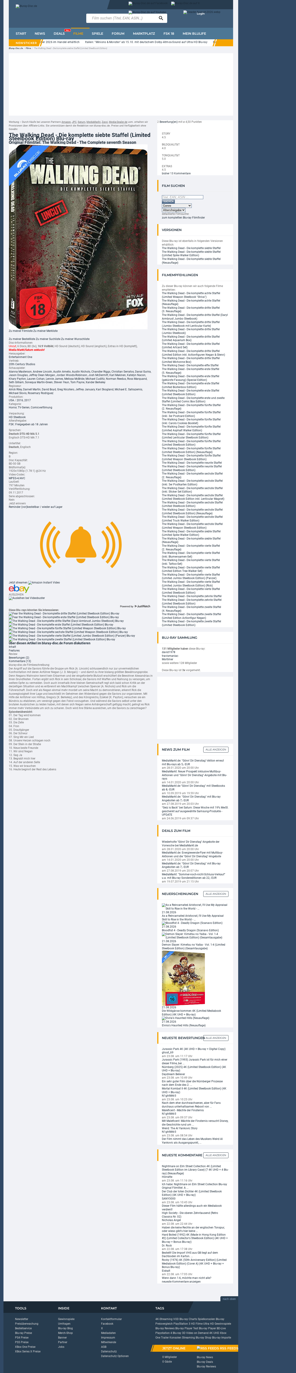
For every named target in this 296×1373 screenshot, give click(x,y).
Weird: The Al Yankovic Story (179, 1128)
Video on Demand (197, 1333)
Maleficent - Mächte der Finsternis (183, 1110)
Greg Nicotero (65, 389)
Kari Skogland (105, 389)
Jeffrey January (85, 389)
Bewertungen (19, 657)
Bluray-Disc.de (16, 48)
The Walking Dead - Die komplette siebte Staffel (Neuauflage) (191, 260)
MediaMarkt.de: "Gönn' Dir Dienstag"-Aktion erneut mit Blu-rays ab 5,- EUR (193, 762)
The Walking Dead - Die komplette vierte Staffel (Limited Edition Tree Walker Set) (191, 569)
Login (201, 13)
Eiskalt (166, 1270)
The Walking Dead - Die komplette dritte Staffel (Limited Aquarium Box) (191, 338)
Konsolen (175, 1337)
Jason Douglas (18, 375)
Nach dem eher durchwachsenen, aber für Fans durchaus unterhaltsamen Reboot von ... (191, 1104)
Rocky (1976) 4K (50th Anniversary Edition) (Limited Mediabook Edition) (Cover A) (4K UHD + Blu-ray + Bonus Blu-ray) (194, 1263)
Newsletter (21, 1319)
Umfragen (64, 1323)
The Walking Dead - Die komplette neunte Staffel (192, 462)
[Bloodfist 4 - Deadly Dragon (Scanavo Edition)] (192, 923)
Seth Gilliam (16, 382)
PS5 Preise (21, 1342)
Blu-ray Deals (205, 1362)
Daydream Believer (173, 1074)
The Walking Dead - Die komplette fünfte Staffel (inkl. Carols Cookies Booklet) (191, 421)
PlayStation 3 (181, 1323)
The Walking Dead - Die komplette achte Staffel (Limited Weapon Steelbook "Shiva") (191, 295)
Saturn (81, 121)
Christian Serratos (122, 371)
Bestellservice (23, 1328)
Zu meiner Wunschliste (75, 339)
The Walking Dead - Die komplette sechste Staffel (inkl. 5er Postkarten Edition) (192, 482)
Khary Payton (17, 378)
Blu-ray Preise (23, 1333)
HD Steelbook (17, 417)
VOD (176, 1319)
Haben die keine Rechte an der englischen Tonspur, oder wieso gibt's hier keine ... (193, 1229)
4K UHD (214, 1333)
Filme (28, 48)
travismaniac (170, 655)
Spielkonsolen (206, 1319)
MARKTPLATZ (144, 33)
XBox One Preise (25, 1346)
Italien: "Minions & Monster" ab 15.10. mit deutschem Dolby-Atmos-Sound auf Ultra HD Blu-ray (130, 42)
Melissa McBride (74, 378)
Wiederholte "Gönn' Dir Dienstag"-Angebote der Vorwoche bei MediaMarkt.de (190, 843)
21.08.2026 (169, 912)
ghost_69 (167, 1052)
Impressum (108, 1337)
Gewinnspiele (66, 1319)
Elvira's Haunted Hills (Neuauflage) (184, 1025)
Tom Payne (77, 382)
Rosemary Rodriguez (40, 393)
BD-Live (221, 1328)
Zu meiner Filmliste (21, 331)
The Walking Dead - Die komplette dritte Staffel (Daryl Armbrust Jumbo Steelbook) (195, 316)
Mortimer (167, 659)
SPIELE (97, 33)
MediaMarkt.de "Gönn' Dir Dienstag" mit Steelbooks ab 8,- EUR (193, 787)
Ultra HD (208, 1323)
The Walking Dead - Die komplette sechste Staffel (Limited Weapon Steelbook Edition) (192, 525)
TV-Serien (24, 407)
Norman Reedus (116, 378)
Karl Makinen (117, 375)
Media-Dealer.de (118, 121)
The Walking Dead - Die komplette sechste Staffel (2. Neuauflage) (192, 475)
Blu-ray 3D (179, 1333)
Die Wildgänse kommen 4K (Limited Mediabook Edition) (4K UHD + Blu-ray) (191, 1012)
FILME (78, 33)
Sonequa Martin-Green (39, 382)
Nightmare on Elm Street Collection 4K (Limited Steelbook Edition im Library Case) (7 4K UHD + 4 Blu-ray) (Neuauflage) (195, 1170)
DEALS (61, 32)
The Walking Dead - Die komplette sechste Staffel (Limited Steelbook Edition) (192, 504)
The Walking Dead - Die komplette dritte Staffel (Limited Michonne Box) (191, 360)
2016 (20, 400)
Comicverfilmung (41, 407)
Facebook (107, 1323)
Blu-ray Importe (221, 1337)
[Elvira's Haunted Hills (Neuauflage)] (185, 1018)
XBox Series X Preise (27, 1351)
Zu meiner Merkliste (45, 331)
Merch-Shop (65, 1333)
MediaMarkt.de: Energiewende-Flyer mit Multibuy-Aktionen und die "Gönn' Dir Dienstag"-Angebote (192, 854)
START (21, 33)
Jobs (61, 1346)
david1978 (168, 652)
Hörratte (167, 1177)
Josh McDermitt (98, 375)
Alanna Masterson (20, 371)
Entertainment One (20, 357)
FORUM (118, 33)
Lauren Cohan (36, 378)
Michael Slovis (18, 393)
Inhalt (12, 646)
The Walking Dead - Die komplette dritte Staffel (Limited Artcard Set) (191, 345)
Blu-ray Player (207, 1328)
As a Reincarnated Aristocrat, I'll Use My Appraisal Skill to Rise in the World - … (193, 917)
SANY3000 (169, 1198)
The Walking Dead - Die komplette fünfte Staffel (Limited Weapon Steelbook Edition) (191, 457)
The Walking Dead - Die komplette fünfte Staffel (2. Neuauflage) (191, 407)
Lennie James (54, 378)
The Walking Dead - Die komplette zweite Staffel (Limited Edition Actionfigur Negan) (191, 616)
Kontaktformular (111, 1319)
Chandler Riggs (100, 371)
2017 (27, 400)
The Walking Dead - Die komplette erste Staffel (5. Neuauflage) (190, 370)
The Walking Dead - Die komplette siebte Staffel (191, 248)
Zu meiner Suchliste (48, 339)
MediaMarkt (93, 121)
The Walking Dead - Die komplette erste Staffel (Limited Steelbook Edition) (190, 392)
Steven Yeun (61, 382)
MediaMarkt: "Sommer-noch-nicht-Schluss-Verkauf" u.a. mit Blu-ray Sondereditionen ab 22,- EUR (193, 876)
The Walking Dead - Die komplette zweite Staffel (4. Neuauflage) (191, 608)
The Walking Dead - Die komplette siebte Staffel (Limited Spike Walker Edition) (191, 253)
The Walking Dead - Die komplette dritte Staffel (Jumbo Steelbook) (191, 331)
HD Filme (197, 1323)
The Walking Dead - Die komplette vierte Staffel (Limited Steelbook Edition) (191, 590)
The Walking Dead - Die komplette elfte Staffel (190, 365)
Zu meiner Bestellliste (22, 339)
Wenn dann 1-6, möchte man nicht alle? (186, 1278)
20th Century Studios (22, 364)
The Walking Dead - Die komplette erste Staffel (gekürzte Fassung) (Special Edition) (190, 378)
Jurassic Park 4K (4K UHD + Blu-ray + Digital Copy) (193, 1049)
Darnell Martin (32, 389)
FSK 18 (168, 33)
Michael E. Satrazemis (128, 389)
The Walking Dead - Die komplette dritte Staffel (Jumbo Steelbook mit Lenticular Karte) (191, 324)
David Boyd (49, 389)
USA (11, 400)
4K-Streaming (164, 1319)
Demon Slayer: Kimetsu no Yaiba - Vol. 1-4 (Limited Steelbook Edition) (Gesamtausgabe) (193, 946)
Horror (13, 407)
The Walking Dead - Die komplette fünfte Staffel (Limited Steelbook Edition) (191, 443)
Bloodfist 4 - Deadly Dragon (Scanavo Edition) (190, 930)
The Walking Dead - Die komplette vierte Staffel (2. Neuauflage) (191, 547)
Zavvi (105, 121)
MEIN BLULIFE (194, 33)
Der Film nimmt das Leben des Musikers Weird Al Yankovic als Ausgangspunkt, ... (192, 1140)
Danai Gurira (143, 371)
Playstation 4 (163, 1333)
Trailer (165, 1337)
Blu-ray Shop (203, 1337)
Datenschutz (109, 1351)
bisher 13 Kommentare (176, 173)
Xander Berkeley (95, 382)
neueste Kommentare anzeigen (181, 1281)
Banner (62, 1337)
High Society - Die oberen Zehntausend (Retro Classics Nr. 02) (190, 1214)
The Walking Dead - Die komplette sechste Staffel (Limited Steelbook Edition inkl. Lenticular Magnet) (193, 497)
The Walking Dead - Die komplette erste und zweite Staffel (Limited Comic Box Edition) (193, 399)
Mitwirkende (108, 1342)
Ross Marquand (137, 378)
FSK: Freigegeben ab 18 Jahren (28, 424)
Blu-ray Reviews (165, 1328)
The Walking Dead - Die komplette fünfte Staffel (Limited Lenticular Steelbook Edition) (191, 435)
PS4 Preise (21, 1337)
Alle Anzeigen (216, 749)
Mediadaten (108, 1333)
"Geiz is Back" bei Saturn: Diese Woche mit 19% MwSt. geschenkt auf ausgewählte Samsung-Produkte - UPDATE (195, 811)
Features (14, 650)
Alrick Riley (15, 389)
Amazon (66, 121)
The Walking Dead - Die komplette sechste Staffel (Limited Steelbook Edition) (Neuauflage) (192, 511)
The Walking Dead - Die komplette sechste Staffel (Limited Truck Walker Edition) (192, 518)
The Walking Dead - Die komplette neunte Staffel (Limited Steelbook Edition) (192, 468)
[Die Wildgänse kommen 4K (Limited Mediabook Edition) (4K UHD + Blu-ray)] (183, 977)
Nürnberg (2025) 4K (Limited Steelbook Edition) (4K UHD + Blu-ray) (194, 1068)
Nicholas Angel (171, 1220)
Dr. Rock (167, 1245)
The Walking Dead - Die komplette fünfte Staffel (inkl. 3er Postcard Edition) (191, 414)
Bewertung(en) (169, 121)
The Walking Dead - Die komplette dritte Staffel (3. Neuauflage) (191, 309)
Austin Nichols (81, 371)
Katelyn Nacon (136, 375)
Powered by (127, 606)
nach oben (229, 1299)
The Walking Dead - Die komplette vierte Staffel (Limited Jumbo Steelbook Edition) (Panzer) (191, 576)
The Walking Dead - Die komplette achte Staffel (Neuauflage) (191, 302)
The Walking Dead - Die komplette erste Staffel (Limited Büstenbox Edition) (190, 385)
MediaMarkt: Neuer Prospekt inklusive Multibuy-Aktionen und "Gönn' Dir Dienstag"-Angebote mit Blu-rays (194, 775)
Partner (62, 1342)
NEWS (40, 33)
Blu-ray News (205, 1357)
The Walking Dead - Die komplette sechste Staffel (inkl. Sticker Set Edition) (192, 490)
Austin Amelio (62, 371)
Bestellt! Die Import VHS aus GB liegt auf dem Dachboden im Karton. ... (190, 1254)
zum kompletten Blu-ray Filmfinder (183, 217)
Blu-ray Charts (188, 1319)
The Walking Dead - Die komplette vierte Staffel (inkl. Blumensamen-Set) (191, 554)
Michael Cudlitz (95, 378)
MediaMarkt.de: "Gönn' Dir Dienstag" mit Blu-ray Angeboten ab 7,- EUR (191, 798)
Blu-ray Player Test (186, 1328)
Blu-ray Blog (65, 1328)
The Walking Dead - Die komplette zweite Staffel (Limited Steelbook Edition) (191, 623)
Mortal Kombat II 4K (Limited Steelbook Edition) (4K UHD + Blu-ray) (194, 1090)
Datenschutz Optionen (115, 1356)
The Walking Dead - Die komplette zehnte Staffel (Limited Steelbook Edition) (192, 601)
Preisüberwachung (26, 1323)
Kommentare (20, 661)
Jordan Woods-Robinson (71, 375)
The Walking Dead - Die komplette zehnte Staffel (192, 596)
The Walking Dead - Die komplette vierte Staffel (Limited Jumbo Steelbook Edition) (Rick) (191, 583)
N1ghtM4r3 (169, 1095)
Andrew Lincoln (42, 371)
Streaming (188, 1337)
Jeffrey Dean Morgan (42, 375)
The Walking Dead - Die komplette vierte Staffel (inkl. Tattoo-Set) (191, 561)
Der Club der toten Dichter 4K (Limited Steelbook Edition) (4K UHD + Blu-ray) (192, 1193)
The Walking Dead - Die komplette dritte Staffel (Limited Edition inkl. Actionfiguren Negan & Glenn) (193, 352)
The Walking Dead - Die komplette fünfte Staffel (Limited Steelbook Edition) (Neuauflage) (191, 450)
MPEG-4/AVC (17, 478)
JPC (74, 121)
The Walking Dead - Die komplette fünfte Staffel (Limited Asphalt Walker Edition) (191, 428)
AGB (103, 1346)
